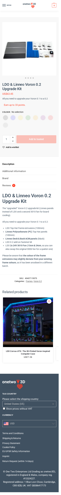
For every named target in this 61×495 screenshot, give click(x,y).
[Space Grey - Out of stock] (5, 125)
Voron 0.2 (37, 281)
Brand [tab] (5, 178)
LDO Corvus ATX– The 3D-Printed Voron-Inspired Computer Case (28, 352)
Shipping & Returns (11, 438)
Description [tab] (8, 164)
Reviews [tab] (8, 185)
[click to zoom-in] (29, 49)
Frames (29, 281)
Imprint (5, 456)
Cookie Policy (8, 447)
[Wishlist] (49, 301)
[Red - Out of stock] (50, 118)
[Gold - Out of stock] (20, 118)
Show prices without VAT (19, 408)
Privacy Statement (11, 443)
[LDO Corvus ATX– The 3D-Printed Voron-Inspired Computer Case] (28, 322)
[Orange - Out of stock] (35, 118)
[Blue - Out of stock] (13, 118)
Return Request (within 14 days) (17, 461)
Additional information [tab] (14, 171)
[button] (53, 5)
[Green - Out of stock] (28, 118)
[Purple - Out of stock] (43, 118)
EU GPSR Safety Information (16, 451)
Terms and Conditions (12, 433)
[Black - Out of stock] (5, 118)
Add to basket (36, 139)
